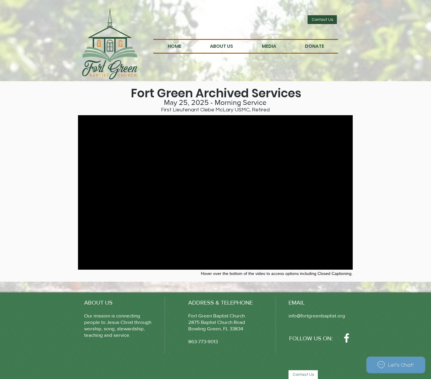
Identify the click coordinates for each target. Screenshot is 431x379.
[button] (221, 46)
